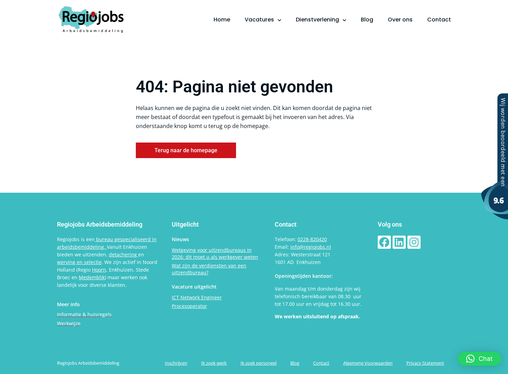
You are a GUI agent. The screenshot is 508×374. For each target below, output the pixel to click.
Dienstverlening (317, 19)
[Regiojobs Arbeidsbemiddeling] (494, 217)
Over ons (400, 19)
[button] (479, 359)
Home (222, 19)
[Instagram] (414, 242)
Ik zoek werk (214, 363)
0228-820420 (312, 239)
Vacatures (259, 19)
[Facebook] (384, 242)
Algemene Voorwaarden (368, 363)
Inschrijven (176, 363)
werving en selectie (79, 262)
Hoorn (99, 269)
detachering (123, 254)
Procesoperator (189, 306)
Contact (439, 19)
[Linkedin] (399, 242)
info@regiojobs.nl (310, 247)
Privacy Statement (425, 363)
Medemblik (92, 277)
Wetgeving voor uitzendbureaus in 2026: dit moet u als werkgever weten (215, 253)
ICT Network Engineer (197, 297)
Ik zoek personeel (258, 363)
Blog (367, 19)
